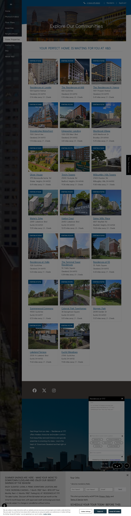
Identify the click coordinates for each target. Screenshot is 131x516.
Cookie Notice (47, 514)
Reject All (100, 511)
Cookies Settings (85, 511)
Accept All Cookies (115, 511)
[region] (65, 511)
